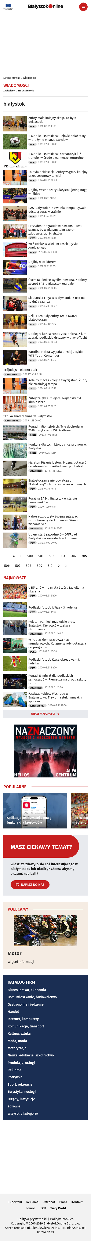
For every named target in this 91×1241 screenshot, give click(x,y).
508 (28, 566)
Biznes (33, 435)
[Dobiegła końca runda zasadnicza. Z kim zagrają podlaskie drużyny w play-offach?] (15, 339)
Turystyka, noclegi (22, 1092)
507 (17, 566)
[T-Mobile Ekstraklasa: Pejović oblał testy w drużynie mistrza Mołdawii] (15, 141)
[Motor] (45, 930)
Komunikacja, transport (26, 1026)
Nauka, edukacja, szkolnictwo (31, 1055)
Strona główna (11, 77)
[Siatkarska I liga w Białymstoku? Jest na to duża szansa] (15, 303)
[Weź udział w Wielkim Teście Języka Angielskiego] (15, 249)
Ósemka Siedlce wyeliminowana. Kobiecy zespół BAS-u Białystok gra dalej (57, 282)
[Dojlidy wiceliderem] (15, 267)
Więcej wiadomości (43, 713)
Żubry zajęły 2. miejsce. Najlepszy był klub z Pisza (54, 400)
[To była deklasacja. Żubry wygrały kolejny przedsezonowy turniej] (15, 177)
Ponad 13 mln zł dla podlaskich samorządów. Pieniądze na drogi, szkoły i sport (57, 679)
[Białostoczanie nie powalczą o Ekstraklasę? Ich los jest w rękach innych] (15, 486)
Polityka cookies (61, 1219)
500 (30, 556)
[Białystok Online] (45, 6)
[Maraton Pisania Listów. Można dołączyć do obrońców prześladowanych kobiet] (15, 468)
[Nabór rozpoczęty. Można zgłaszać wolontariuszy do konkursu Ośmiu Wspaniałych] (15, 522)
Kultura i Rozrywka (13, 374)
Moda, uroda (17, 1041)
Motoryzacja (17, 1048)
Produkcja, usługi (21, 1063)
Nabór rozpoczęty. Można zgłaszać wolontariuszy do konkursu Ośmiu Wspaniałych (53, 520)
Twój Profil (58, 1208)
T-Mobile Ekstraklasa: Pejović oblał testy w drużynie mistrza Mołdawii (56, 138)
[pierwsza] (13, 556)
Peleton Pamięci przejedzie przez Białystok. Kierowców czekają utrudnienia (52, 625)
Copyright (18, 1223)
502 (51, 556)
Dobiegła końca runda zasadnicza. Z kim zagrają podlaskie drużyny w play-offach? (57, 336)
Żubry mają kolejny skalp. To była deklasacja (52, 120)
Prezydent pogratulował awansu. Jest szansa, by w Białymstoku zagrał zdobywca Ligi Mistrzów (54, 229)
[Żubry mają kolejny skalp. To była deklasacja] (15, 123)
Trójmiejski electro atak (20, 370)
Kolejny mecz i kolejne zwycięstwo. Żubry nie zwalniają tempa (57, 382)
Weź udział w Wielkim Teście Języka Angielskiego (53, 246)
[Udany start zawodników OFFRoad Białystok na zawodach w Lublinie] (15, 540)
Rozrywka (15, 1077)
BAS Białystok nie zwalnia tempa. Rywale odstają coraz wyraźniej (57, 210)
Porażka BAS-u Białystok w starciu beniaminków (52, 500)
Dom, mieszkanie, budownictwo (32, 997)
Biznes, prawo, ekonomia (27, 990)
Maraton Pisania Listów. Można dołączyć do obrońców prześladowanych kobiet (57, 464)
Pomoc (30, 1208)
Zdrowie (14, 1106)
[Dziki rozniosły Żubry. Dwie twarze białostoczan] (15, 321)
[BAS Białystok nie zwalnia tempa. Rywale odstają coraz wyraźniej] (15, 213)
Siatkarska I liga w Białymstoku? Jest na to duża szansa (56, 300)
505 (84, 556)
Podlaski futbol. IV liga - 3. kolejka (52, 607)
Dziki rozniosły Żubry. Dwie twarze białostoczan (52, 318)
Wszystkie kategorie (23, 1113)
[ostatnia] (66, 566)
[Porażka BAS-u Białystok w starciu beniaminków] (15, 504)
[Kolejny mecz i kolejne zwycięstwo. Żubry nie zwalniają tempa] (15, 386)
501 (40, 556)
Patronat (49, 1202)
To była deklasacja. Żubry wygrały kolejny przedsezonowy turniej (57, 174)
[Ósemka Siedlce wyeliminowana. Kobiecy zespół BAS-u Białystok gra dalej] (15, 285)
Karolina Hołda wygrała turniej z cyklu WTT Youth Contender (55, 354)
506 (7, 566)
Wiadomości (30, 77)
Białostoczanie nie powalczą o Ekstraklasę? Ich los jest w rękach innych (57, 482)
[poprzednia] (21, 556)
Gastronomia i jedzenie (26, 1004)
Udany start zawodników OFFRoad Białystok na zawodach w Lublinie (52, 536)
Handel (13, 1012)
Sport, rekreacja (20, 1084)
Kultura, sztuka (19, 1033)
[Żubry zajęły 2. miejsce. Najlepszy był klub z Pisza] (15, 404)
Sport (32, 126)
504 (73, 556)
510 (50, 566)
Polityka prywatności (32, 1219)
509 (39, 566)
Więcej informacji (21, 962)
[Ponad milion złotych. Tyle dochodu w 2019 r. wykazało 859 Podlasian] (15, 432)
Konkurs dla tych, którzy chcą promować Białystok (57, 446)
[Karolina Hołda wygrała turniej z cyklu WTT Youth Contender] (15, 357)
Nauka (33, 252)
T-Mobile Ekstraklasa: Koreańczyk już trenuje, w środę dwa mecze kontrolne (56, 156)
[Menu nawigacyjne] (83, 7)
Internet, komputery (23, 1019)
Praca (63, 1202)
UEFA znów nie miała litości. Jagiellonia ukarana (56, 589)
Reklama (14, 1070)
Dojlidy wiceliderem (42, 262)
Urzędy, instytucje (21, 1099)
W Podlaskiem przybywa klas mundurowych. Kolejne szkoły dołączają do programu (57, 643)
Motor (15, 953)
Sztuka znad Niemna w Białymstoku (28, 416)
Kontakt (77, 1202)
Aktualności (36, 471)
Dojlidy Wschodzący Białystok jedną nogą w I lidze (57, 192)
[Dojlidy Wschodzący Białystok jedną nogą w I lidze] (15, 195)
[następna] (59, 566)
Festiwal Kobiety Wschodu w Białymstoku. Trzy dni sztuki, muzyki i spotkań (55, 697)
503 (62, 556)
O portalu (15, 1202)
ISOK (43, 1208)
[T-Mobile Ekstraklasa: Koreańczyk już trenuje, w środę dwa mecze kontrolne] (15, 159)
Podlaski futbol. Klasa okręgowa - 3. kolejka (54, 661)
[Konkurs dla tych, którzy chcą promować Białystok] (15, 450)
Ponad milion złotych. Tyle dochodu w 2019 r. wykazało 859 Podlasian (55, 428)
